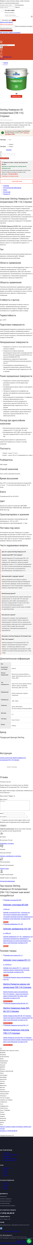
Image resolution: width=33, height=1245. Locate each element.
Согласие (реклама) (5, 1203)
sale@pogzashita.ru (28, 1238)
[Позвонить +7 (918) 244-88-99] (29, 1241)
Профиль (5, 1183)
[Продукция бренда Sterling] (4, 105)
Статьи (5, 1173)
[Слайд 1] (16, 93)
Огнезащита (6, 1153)
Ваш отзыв (4, 799)
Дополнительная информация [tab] (12, 188)
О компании (6, 1168)
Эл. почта (3, 817)
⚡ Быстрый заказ (16, 181)
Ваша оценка (4, 796)
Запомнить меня (7, 20)
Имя (1, 813)
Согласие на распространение (7, 1205)
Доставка (5, 1185)
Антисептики (6, 1156)
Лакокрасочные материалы (10, 1154)
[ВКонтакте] (1, 1228)
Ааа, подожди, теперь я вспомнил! (10, 32)
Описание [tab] (6, 186)
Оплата (5, 1186)
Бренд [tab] (5, 190)
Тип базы (3, 146)
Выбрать (5, 922)
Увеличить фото (16, 96)
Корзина (5, 1188)
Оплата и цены (4, 868)
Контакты (3, 1131)
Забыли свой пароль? (6, 22)
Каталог (5, 1169)
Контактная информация (7, 881)
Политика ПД (3, 1196)
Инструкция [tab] (6, 192)
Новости (5, 1171)
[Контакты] (1, 50)
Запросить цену (4, 158)
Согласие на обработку (5, 1198)
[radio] (11, 140)
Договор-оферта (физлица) (23, 1241)
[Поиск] (1, 47)
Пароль (17, 7)
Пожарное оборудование (10, 1158)
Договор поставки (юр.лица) (7, 1243)
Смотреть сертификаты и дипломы (10, 856)
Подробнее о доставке (7, 843)
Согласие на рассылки (5, 1201)
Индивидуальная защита (10, 1160)
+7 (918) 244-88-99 (13, 174)
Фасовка (3, 139)
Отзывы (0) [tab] (6, 194)
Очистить (9, 150)
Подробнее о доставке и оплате (10, 176)
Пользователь (19, 5)
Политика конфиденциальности (11, 1231)
